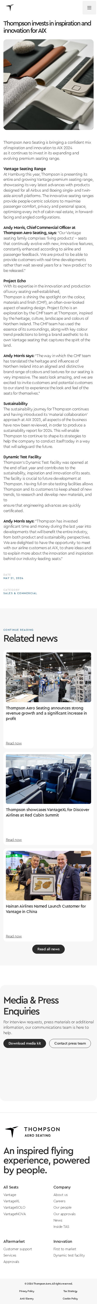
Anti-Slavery (26, 1298)
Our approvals (64, 1214)
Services (9, 1255)
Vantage (9, 1195)
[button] (89, 7)
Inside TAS (61, 1227)
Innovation (62, 1241)
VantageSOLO (14, 1207)
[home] (9, 7)
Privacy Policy (26, 1291)
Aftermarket (14, 1241)
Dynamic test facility (69, 1255)
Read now (14, 743)
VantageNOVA (14, 1214)
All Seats (10, 1187)
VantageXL (11, 1201)
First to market (64, 1249)
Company (62, 1187)
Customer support (17, 1249)
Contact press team (70, 1043)
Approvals (11, 1262)
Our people (62, 1207)
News (57, 1220)
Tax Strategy (70, 1291)
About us (60, 1195)
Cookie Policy (70, 1298)
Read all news (48, 949)
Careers (59, 1201)
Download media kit (25, 1043)
